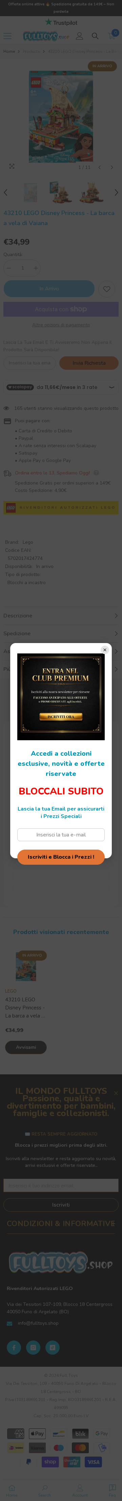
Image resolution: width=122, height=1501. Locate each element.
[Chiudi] (105, 650)
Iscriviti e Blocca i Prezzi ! (61, 857)
